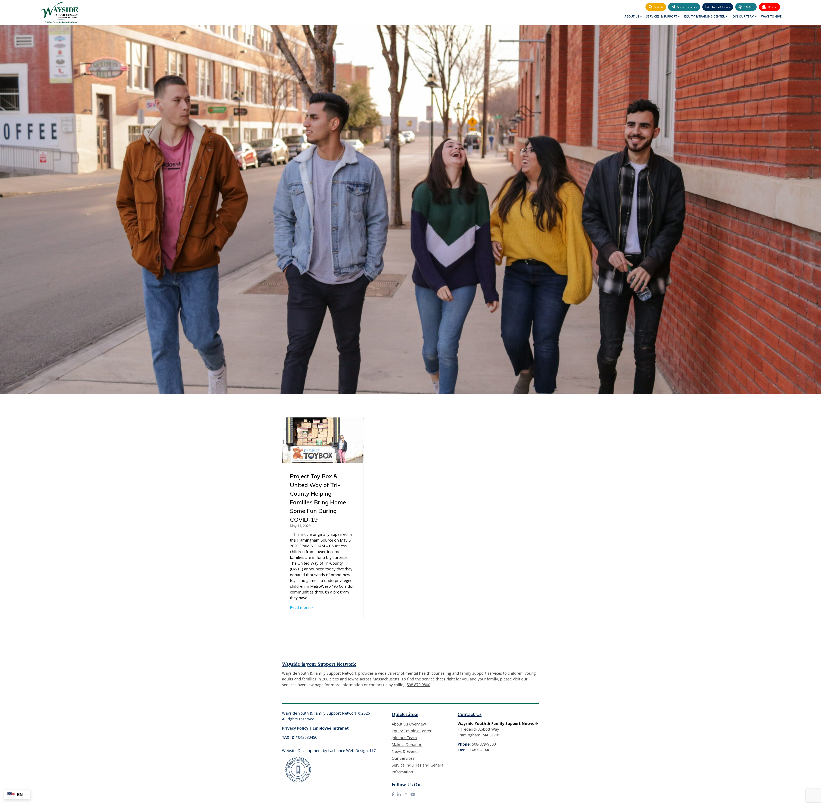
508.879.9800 (418, 684)
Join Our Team (743, 16)
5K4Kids (748, 7)
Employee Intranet (331, 728)
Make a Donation (407, 744)
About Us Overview (409, 724)
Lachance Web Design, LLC (352, 750)
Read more (300, 607)
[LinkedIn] (399, 794)
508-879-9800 (484, 744)
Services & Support (661, 16)
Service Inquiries (687, 7)
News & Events (721, 7)
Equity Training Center (411, 730)
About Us (632, 16)
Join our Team (404, 737)
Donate (772, 7)
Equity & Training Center (704, 16)
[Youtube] (412, 794)
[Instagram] (405, 794)
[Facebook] (393, 794)
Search (658, 7)
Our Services (403, 758)
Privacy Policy (295, 728)
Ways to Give (771, 16)
